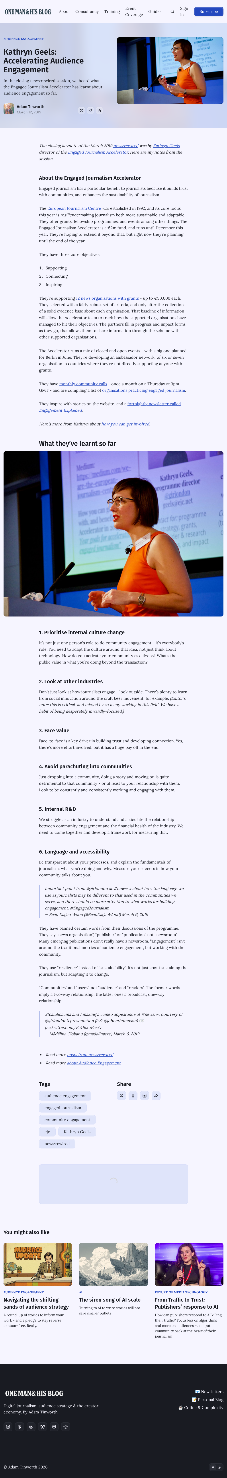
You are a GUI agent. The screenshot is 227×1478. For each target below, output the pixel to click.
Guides (154, 11)
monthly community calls (83, 383)
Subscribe (209, 11)
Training (112, 11)
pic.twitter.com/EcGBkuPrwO (73, 1027)
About (64, 11)
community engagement (67, 1119)
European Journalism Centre (74, 208)
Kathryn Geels (166, 145)
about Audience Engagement (94, 1062)
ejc (47, 1131)
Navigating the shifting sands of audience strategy (36, 1303)
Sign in (184, 11)
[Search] (172, 11)
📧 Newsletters (209, 1391)
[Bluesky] (42, 1426)
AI (80, 1292)
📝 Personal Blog (207, 1399)
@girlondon (97, 888)
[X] (81, 110)
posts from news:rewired (90, 1054)
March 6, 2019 (135, 914)
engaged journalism (63, 1107)
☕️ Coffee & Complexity (200, 1407)
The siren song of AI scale (110, 1300)
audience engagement (24, 39)
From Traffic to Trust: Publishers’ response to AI (186, 1303)
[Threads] (31, 1426)
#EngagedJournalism (89, 908)
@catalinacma (58, 1014)
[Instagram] (54, 1426)
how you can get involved (125, 424)
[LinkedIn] (144, 1095)
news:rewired (125, 145)
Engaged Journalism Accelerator (98, 152)
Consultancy (87, 11)
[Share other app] (99, 110)
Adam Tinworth (30, 106)
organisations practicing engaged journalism (143, 390)
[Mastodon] (19, 1426)
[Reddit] (65, 1426)
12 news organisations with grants (107, 298)
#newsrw (122, 888)
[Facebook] (90, 110)
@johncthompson (120, 1020)
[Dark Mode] (216, 1467)
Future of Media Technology (181, 1292)
